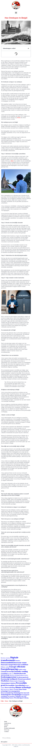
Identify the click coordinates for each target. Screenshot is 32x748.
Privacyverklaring (6, 737)
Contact (6, 731)
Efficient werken (5, 667)
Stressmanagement (14, 691)
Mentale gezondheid (24, 679)
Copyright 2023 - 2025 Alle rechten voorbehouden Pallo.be (16, 745)
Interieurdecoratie (20, 673)
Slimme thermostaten (5, 689)
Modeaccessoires (14, 681)
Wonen (6, 725)
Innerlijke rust (10, 673)
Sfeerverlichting (10, 687)
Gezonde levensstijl (7, 671)
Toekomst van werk (20, 696)
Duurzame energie (7, 664)
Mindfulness (5, 681)
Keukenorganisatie (22, 677)
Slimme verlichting (14, 689)
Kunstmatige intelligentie (9, 679)
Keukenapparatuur (9, 677)
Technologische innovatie (21, 693)
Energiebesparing (9, 669)
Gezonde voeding (21, 671)
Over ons (6, 730)
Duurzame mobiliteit (20, 664)
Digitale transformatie (9, 658)
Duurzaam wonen (20, 663)
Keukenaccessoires (23, 675)
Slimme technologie (23, 687)
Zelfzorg (26, 698)
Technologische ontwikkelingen (11, 694)
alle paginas (4, 741)
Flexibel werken (22, 669)
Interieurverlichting (14, 675)
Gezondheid (4, 673)
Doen (6, 701)
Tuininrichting (5, 698)
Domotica (17, 660)
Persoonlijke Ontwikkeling (15, 685)
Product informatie (9, 728)
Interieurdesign (5, 675)
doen (12, 161)
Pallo (2, 701)
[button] (16, 12)
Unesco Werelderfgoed (16, 698)
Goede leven (7, 723)
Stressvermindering (7, 693)
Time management (11, 696)
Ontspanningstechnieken (8, 683)
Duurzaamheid (7, 663)
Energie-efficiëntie (17, 667)
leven (18, 117)
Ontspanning (21, 681)
